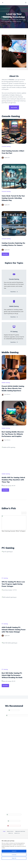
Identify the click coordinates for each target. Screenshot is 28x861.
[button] (25, 513)
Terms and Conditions (20, 831)
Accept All (14, 851)
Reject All (14, 858)
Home (4, 831)
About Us (10, 833)
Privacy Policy (10, 831)
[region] (14, 850)
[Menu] (25, 2)
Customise (14, 854)
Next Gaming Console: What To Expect (13, 531)
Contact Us (17, 833)
